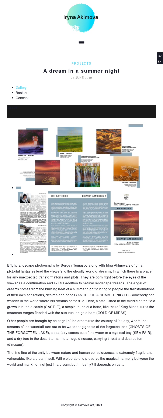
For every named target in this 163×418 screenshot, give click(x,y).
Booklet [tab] (21, 92)
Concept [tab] (22, 97)
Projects (81, 63)
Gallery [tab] (21, 87)
